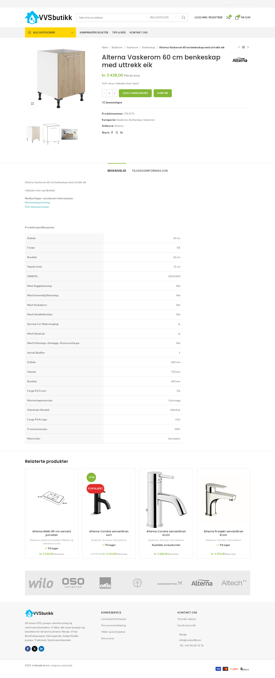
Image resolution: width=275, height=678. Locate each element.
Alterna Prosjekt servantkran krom (223, 533)
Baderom (117, 47)
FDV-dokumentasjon (37, 206)
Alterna (118, 125)
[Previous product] (239, 47)
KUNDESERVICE (111, 612)
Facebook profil (186, 625)
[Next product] (248, 47)
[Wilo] (41, 582)
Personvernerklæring (113, 625)
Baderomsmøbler (50, 540)
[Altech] (234, 582)
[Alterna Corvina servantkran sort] (109, 499)
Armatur (107, 540)
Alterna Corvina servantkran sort (109, 533)
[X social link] (116, 132)
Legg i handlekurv (135, 93)
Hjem (105, 47)
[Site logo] (48, 17)
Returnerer (107, 638)
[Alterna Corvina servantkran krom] (166, 499)
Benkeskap (148, 47)
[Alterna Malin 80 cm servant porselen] (51, 499)
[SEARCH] (183, 17)
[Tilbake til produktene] (243, 47)
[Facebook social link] (112, 132)
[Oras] (105, 582)
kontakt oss (187, 612)
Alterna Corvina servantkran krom (166, 533)
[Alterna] (202, 582)
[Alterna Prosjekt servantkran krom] (223, 499)
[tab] (117, 169)
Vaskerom (132, 47)
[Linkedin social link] (121, 132)
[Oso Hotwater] (73, 582)
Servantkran (119, 540)
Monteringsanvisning (37, 202)
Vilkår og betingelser (113, 631)
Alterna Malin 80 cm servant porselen (51, 533)
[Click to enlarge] (32, 103)
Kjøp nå (162, 93)
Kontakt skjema (186, 618)
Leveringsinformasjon (113, 618)
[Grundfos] (170, 582)
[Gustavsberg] (137, 582)
